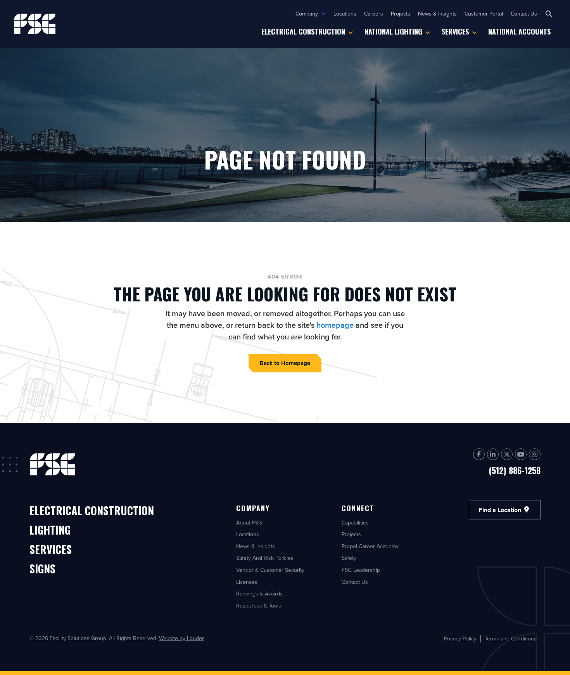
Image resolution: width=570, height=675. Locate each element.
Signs (42, 569)
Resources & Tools (258, 605)
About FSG (249, 522)
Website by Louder (181, 638)
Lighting (50, 530)
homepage (335, 325)
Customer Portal (484, 13)
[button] (548, 13)
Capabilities (355, 522)
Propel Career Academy (370, 546)
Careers (373, 13)
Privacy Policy (460, 638)
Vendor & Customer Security (270, 570)
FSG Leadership (361, 570)
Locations (344, 13)
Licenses (246, 582)
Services (455, 31)
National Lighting (393, 31)
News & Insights (437, 13)
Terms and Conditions (511, 638)
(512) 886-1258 (515, 470)
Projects (400, 13)
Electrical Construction (303, 31)
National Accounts (519, 31)
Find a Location (501, 509)
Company (306, 13)
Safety (349, 558)
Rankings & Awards (259, 593)
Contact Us (524, 13)
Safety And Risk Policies (265, 558)
